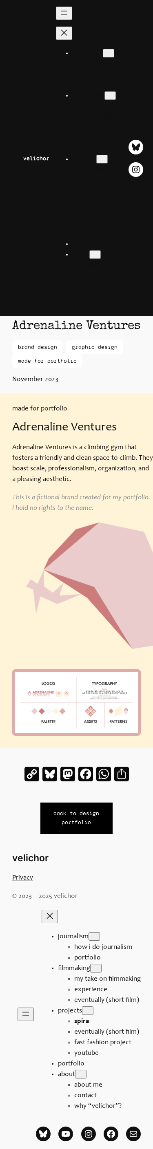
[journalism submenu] (108, 53)
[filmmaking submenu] (110, 95)
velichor (36, 158)
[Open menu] (64, 13)
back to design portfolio (76, 818)
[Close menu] (64, 33)
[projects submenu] (102, 159)
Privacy (22, 878)
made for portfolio (47, 360)
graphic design (95, 347)
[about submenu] (95, 254)
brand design (37, 347)
